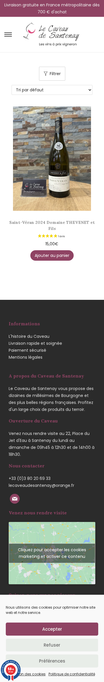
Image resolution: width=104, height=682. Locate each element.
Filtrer (55, 74)
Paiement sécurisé (27, 350)
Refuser (52, 645)
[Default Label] (15, 498)
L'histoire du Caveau (29, 336)
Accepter (52, 629)
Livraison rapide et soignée (35, 343)
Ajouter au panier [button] (52, 255)
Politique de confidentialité (72, 674)
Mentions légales (25, 357)
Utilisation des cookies (26, 674)
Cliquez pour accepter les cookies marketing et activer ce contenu (52, 553)
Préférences (52, 661)
